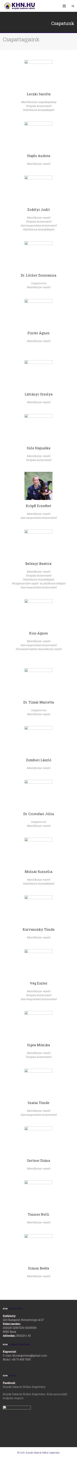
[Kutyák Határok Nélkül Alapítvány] (22, 6)
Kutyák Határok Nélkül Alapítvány (24, 1387)
